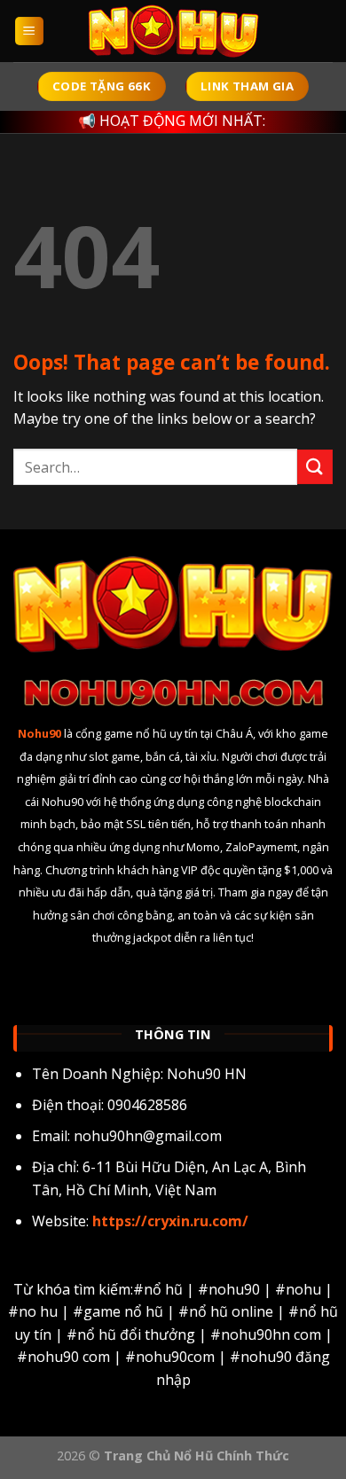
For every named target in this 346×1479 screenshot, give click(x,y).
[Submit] (315, 467)
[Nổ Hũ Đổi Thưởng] (173, 31)
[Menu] (29, 31)
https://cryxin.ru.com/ (168, 1221)
